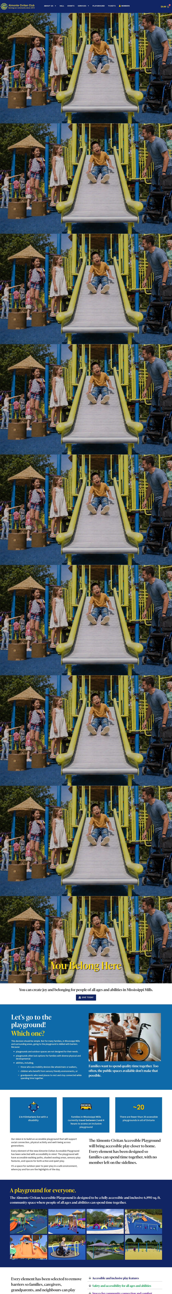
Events (71, 6)
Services (82, 6)
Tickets (112, 6)
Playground (99, 6)
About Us (48, 6)
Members (125, 6)
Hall (62, 6)
